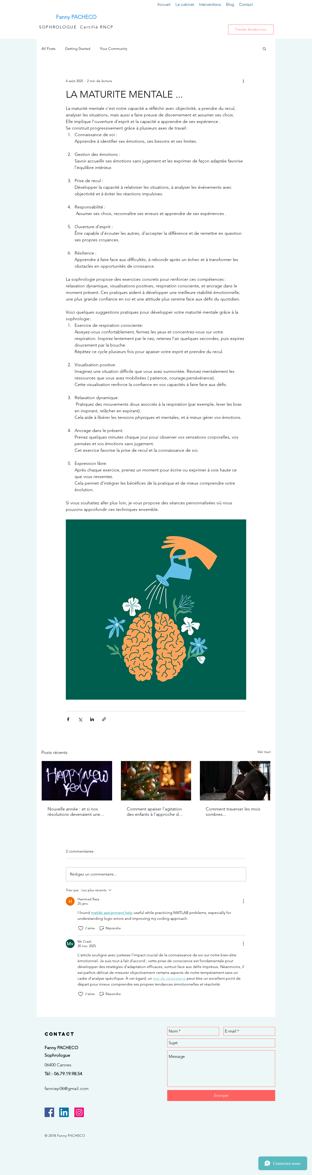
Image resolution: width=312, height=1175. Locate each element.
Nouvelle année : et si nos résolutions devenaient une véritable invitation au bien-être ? (74, 811)
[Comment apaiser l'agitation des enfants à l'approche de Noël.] (156, 780)
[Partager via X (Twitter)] (80, 719)
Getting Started (77, 48)
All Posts (48, 48)
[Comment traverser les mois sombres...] (235, 780)
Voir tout (264, 752)
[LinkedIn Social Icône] (64, 1112)
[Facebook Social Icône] (49, 1112)
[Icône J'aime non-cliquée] (81, 928)
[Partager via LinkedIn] (92, 719)
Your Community (113, 48)
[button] (264, 48)
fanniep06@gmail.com (67, 1088)
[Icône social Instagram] (79, 1112)
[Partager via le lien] (104, 719)
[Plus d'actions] (243, 81)
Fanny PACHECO (76, 17)
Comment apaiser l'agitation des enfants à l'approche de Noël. (154, 811)
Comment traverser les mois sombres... (233, 811)
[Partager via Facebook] (68, 719)
